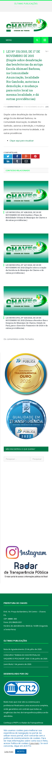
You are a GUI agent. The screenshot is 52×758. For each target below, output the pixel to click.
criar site (21, 702)
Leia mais (34, 743)
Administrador (13, 107)
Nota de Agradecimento (14, 649)
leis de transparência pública (30, 712)
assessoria (34, 705)
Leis (46, 107)
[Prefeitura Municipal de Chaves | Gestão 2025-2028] (26, 25)
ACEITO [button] (20, 751)
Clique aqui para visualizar (22, 140)
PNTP (15, 722)
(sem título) (8, 664)
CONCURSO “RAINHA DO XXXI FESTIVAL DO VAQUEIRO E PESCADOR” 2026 (27, 6)
